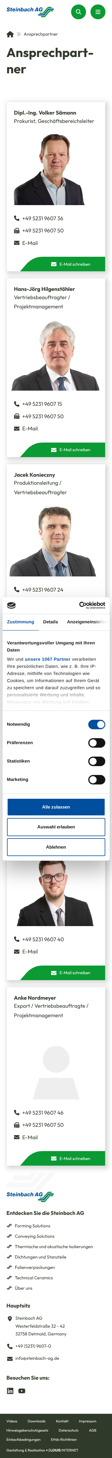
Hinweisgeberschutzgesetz (27, 1430)
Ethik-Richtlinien (64, 1440)
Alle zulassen (56, 806)
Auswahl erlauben (56, 826)
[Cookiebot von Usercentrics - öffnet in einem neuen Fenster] (79, 605)
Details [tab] (50, 621)
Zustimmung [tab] (20, 621)
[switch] (96, 742)
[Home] (10, 34)
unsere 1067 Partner (47, 659)
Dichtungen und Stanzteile (40, 1257)
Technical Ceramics (34, 1277)
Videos (12, 1421)
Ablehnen (56, 847)
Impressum (87, 1421)
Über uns (24, 1288)
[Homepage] (30, 12)
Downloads (37, 1421)
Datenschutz (69, 1430)
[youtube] (21, 1390)
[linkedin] (10, 1390)
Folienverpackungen (35, 1267)
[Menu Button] (97, 11)
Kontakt (62, 1421)
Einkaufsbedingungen (24, 1440)
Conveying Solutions (35, 1236)
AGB (92, 1430)
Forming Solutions (32, 1226)
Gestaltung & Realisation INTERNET (43, 1450)
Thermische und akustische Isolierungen (54, 1246)
